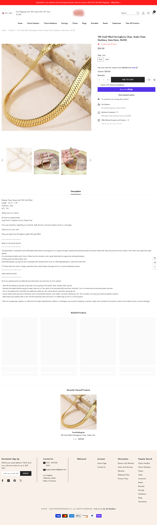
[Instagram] (8, 480)
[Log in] (143, 13)
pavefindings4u (78, 432)
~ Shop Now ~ (115, 2)
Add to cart (128, 79)
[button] (2, 160)
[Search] (130, 13)
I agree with (104, 85)
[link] (20, 370)
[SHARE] (153, 79)
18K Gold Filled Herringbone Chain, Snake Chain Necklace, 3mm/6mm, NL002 (78, 435)
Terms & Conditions (116, 85)
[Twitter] (20, 480)
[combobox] (128, 13)
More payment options (126, 95)
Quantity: (101, 75)
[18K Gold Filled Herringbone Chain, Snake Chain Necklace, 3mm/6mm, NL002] (78, 412)
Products (11, 30)
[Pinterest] (14, 480)
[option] (46, 87)
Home (4, 30)
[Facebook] (2, 480)
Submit (26, 473)
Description (76, 191)
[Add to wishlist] (149, 79)
